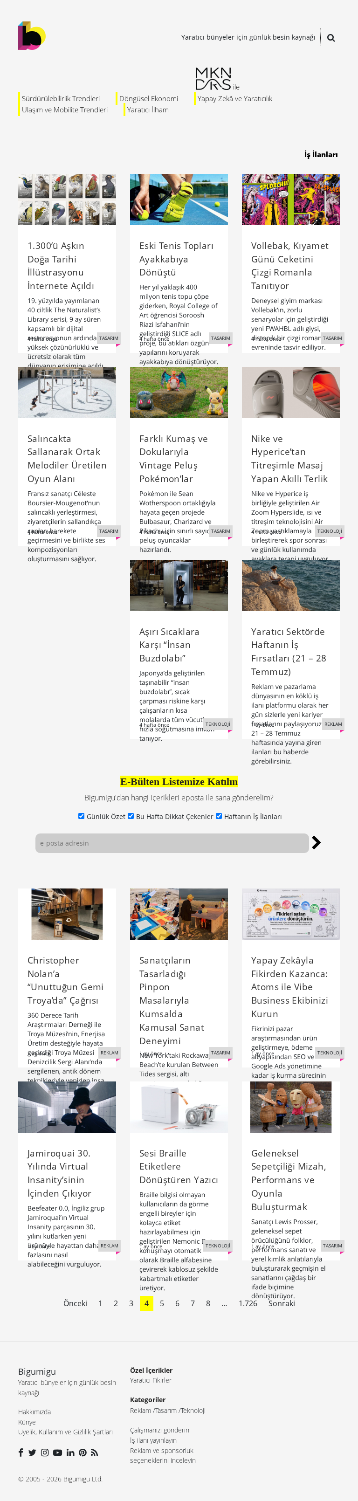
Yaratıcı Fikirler (151, 1380)
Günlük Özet (106, 816)
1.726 (248, 1303)
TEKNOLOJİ (329, 531)
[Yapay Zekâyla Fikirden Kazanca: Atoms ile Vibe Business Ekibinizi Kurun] (291, 913)
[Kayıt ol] (317, 841)
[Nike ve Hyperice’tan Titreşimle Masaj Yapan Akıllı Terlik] (291, 391)
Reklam (140, 1410)
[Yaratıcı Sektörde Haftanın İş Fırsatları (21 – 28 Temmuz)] (291, 584)
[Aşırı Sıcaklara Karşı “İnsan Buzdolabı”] (179, 584)
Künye (27, 1422)
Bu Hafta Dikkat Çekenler (174, 816)
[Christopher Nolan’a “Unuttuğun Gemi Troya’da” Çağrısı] (67, 913)
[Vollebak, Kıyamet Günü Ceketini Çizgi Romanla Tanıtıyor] (291, 198)
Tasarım (166, 1410)
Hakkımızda (34, 1411)
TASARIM (108, 338)
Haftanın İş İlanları (253, 816)
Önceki (75, 1303)
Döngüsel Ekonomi (148, 98)
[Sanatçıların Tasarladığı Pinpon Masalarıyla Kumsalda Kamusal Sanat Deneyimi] (179, 913)
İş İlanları (321, 154)
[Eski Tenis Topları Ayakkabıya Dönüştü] (179, 198)
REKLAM (333, 724)
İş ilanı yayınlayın (153, 1440)
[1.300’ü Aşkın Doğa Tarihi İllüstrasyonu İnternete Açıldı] (67, 198)
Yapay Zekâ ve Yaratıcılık (235, 98)
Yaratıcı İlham (148, 109)
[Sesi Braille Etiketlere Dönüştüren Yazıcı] (179, 1106)
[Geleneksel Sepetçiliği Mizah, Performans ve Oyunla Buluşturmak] (291, 1106)
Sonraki (281, 1303)
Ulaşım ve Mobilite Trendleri (65, 109)
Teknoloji (193, 1410)
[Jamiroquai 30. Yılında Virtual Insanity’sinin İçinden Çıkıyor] (67, 1106)
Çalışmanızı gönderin (159, 1429)
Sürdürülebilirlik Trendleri (61, 98)
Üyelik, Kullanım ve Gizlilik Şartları (65, 1431)
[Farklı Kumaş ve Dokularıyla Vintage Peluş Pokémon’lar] (179, 391)
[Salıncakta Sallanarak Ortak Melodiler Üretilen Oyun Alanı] (67, 391)
